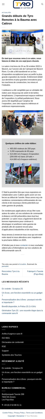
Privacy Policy (19, 413)
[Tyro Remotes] (22, 4)
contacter (24, 245)
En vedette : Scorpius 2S (12, 289)
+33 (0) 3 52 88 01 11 (11, 405)
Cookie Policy (8, 413)
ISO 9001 (6, 338)
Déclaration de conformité (13, 342)
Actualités (6, 12)
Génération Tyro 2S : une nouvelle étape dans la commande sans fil (22, 312)
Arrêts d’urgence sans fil (12, 334)
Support (5, 351)
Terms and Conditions (34, 413)
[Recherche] (42, 4)
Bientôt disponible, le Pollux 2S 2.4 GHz (19, 306)
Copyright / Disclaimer (16, 416)
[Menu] (3, 4)
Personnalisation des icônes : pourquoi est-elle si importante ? (22, 301)
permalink (5, 266)
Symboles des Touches (12, 355)
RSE (4, 347)
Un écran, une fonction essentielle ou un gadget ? (22, 294)
